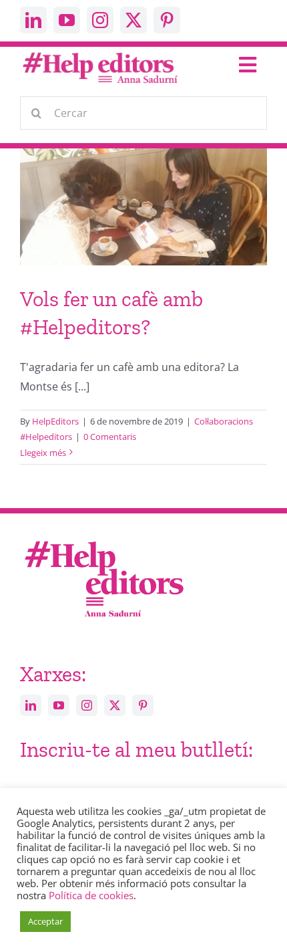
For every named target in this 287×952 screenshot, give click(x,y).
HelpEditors (55, 421)
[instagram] (100, 20)
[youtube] (66, 20)
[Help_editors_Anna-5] (103, 538)
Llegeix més (43, 453)
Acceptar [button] (45, 921)
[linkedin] (33, 20)
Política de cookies (91, 895)
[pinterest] (167, 20)
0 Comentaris (109, 437)
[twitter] (133, 20)
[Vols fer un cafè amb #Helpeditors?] (143, 225)
